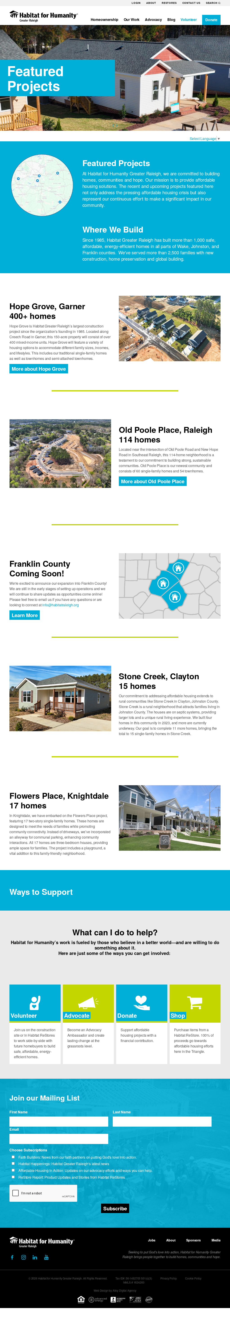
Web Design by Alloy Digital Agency (115, 1290)
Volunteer (189, 19)
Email (14, 1129)
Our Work (132, 19)
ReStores (169, 3)
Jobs (151, 1240)
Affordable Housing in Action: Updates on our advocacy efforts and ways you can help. (85, 1170)
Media (216, 1240)
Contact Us (191, 3)
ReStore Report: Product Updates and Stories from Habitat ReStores (71, 1177)
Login (136, 3)
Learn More (25, 615)
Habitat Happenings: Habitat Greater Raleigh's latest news (63, 1164)
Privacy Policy (168, 1278)
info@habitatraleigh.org (60, 604)
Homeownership (104, 19)
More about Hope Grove (39, 368)
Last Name (122, 1111)
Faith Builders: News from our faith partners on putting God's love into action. (77, 1157)
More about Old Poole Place (152, 481)
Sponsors (193, 1240)
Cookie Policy (193, 1278)
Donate (211, 19)
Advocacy (153, 19)
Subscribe (115, 1208)
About (151, 3)
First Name (18, 1111)
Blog (171, 19)
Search (211, 3)
